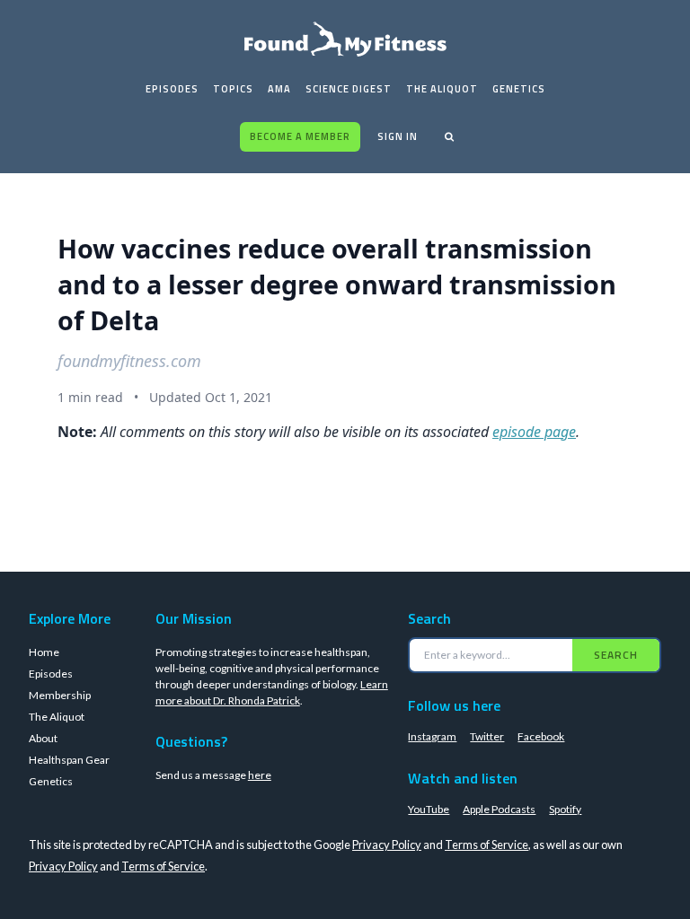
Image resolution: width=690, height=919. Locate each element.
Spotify (565, 809)
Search (616, 654)
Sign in (397, 136)
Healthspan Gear (69, 759)
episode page (534, 432)
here (259, 775)
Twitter (487, 736)
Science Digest (348, 89)
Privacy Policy (386, 844)
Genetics (518, 89)
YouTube (428, 809)
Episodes (172, 89)
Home (44, 652)
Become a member (300, 136)
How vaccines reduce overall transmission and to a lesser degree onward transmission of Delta (337, 284)
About (43, 738)
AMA (279, 89)
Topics (233, 89)
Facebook (541, 736)
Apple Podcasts (499, 809)
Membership (60, 695)
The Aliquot (442, 89)
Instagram (432, 736)
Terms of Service (486, 844)
